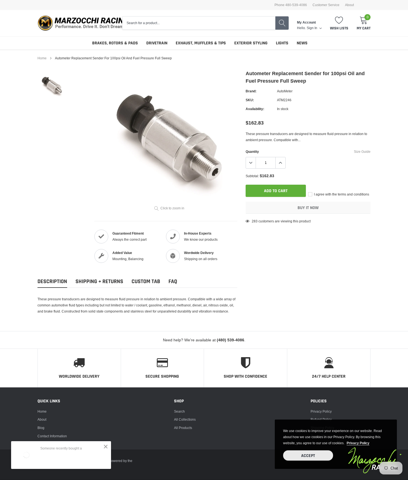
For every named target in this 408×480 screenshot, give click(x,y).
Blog (40, 428)
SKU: (250, 100)
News (302, 43)
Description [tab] (52, 281)
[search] (282, 23)
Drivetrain (156, 43)
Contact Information (52, 436)
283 (255, 221)
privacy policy (358, 443)
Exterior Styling (251, 43)
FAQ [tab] (172, 281)
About (349, 5)
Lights (282, 43)
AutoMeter (285, 91)
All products (183, 428)
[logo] (86, 23)
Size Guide (362, 151)
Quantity (252, 151)
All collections (185, 419)
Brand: (251, 91)
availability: (255, 109)
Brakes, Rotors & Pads (115, 43)
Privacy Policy (321, 411)
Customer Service (326, 5)
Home (42, 58)
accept (308, 456)
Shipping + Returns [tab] (99, 281)
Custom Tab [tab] (146, 281)
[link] (52, 85)
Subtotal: (252, 176)
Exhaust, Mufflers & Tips (201, 43)
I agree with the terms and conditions (341, 194)
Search (179, 411)
